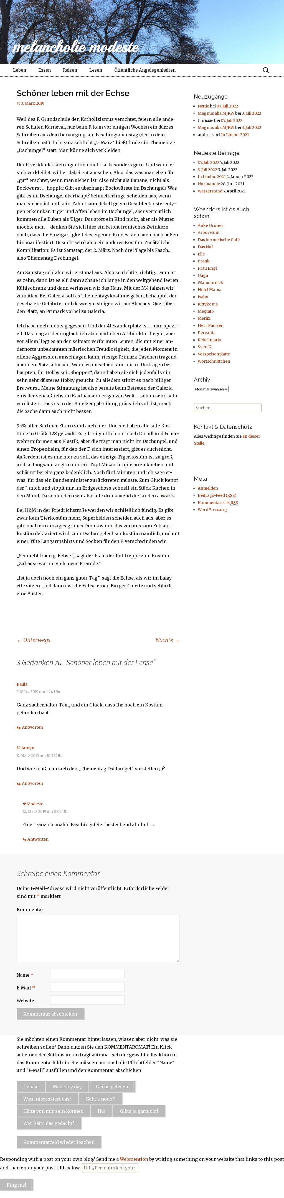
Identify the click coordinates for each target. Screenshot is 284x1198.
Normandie (209, 183)
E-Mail (26, 988)
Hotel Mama (209, 289)
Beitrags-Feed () (217, 495)
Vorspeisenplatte (214, 354)
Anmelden (208, 488)
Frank (204, 261)
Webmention (134, 1159)
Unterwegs (33, 639)
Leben (19, 70)
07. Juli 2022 (227, 106)
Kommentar (30, 909)
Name (25, 975)
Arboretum (208, 232)
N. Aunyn (25, 747)
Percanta (206, 332)
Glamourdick (210, 282)
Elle (201, 254)
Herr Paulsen (211, 325)
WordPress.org (212, 509)
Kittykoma (208, 304)
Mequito (206, 311)
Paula (22, 684)
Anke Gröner (210, 225)
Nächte (168, 639)
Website (25, 1000)
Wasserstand (210, 191)
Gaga (203, 275)
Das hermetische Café (219, 239)
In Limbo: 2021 (235, 134)
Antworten (32, 727)
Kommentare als (218, 502)
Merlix (204, 318)
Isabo (203, 296)
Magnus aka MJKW (216, 113)
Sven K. (205, 346)
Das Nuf (205, 246)
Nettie (203, 106)
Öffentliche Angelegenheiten (145, 70)
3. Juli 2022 (251, 113)
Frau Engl (207, 268)
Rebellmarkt (210, 339)
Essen (44, 70)
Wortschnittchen (214, 361)
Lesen (95, 70)
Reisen (70, 70)
